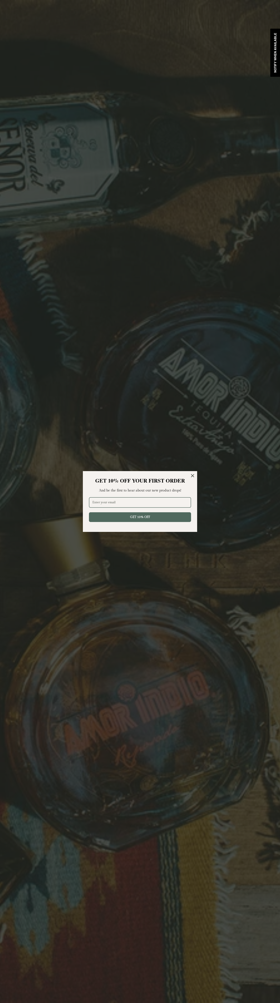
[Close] (192, 475)
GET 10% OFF (140, 517)
